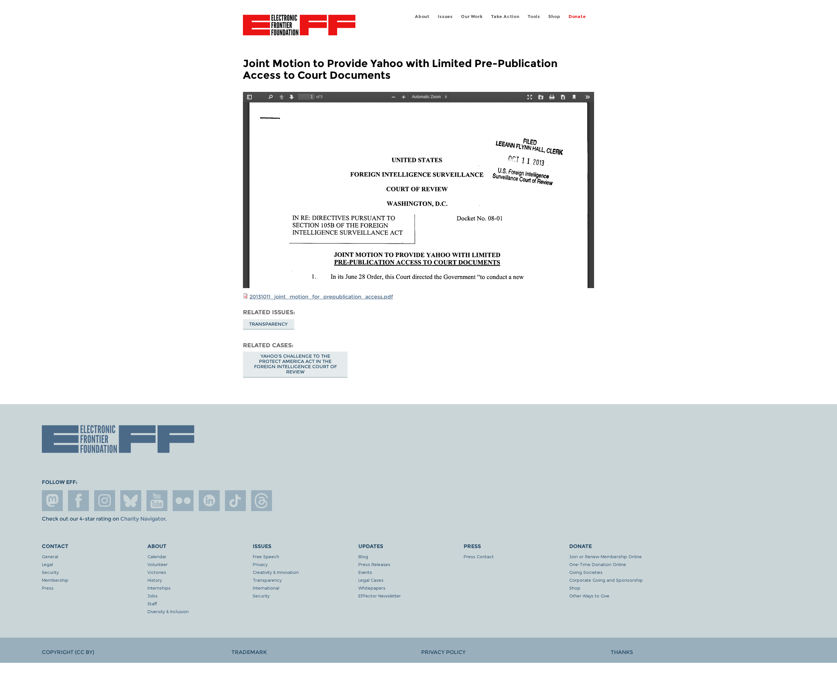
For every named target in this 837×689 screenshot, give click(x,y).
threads (261, 500)
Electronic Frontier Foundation (299, 29)
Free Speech (266, 556)
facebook (78, 500)
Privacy (260, 564)
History (154, 579)
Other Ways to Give (589, 595)
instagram (104, 500)
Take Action (505, 16)
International (266, 587)
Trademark (249, 652)
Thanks (622, 652)
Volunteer (157, 564)
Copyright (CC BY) (68, 652)
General (50, 556)
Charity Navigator (142, 519)
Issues (445, 16)
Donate (577, 16)
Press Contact (479, 556)
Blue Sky (130, 500)
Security (50, 572)
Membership (55, 579)
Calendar (156, 556)
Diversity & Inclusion (168, 611)
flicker (183, 500)
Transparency (268, 324)
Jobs (152, 595)
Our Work (472, 16)
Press (48, 587)
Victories (156, 572)
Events (365, 572)
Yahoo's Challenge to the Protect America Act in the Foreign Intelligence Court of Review (295, 364)
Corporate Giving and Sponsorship (606, 579)
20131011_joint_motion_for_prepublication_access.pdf (321, 297)
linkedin (209, 500)
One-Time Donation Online (597, 564)
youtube (156, 500)
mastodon (52, 500)
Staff (152, 603)
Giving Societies (586, 572)
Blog (363, 556)
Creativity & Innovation (276, 572)
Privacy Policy (443, 652)
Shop (554, 16)
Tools (534, 16)
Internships (159, 587)
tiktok (235, 500)
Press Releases (374, 564)
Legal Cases (371, 579)
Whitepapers (371, 587)
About (422, 16)
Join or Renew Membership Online (605, 556)
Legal (47, 564)
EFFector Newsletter (379, 595)
